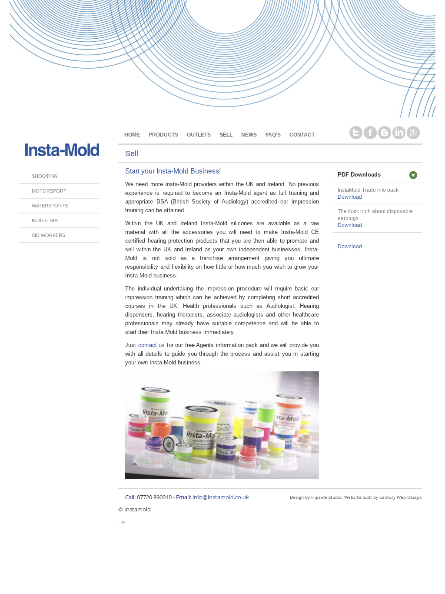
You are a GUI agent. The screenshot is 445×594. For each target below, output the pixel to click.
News (249, 134)
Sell (225, 134)
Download (350, 197)
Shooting (45, 176)
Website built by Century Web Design (382, 497)
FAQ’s (273, 134)
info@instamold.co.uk (221, 497)
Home (132, 134)
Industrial (46, 220)
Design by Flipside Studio (316, 497)
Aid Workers (48, 235)
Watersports (50, 205)
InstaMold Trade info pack (368, 190)
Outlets (199, 134)
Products (163, 134)
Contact (302, 134)
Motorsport (49, 191)
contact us (151, 345)
